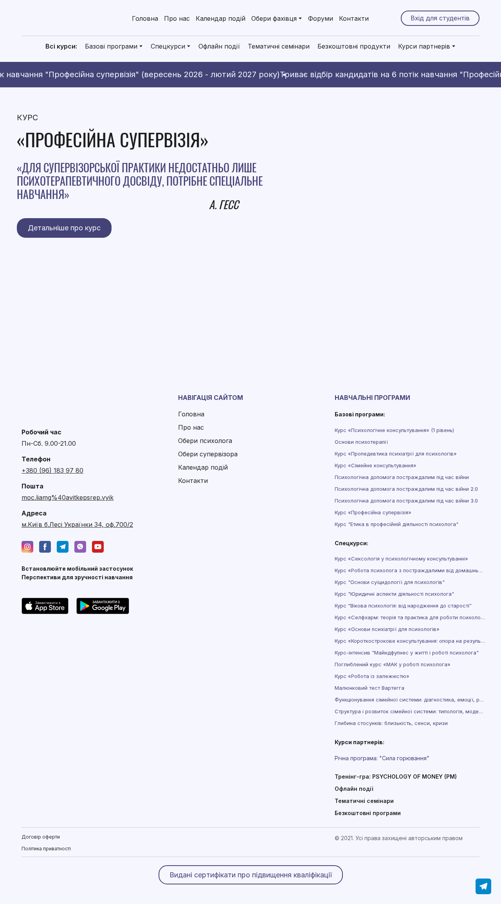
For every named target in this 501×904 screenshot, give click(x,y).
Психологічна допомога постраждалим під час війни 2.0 (406, 489)
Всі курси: (61, 46)
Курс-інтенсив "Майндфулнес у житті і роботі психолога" (407, 652)
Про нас (177, 18)
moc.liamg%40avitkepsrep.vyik (68, 497)
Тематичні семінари (279, 46)
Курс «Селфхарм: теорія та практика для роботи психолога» (410, 617)
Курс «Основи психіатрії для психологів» (387, 629)
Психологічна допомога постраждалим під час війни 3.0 (406, 500)
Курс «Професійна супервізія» (373, 512)
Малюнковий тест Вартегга (369, 688)
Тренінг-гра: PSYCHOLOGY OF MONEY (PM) (396, 776)
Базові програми (111, 46)
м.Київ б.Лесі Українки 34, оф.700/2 (77, 524)
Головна (145, 18)
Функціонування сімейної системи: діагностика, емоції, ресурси (410, 699)
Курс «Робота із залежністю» (372, 676)
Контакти (354, 18)
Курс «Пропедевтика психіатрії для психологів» (396, 453)
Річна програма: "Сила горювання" (382, 758)
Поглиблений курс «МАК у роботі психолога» (393, 664)
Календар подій (220, 18)
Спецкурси (168, 46)
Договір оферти (41, 837)
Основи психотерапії (361, 442)
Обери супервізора (208, 454)
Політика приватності (46, 849)
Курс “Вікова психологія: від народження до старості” (403, 605)
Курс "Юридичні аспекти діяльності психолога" (394, 594)
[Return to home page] (63, 18)
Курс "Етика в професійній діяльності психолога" (396, 524)
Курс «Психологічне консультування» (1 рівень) (394, 430)
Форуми (320, 18)
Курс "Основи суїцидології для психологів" (390, 582)
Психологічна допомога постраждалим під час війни (402, 477)
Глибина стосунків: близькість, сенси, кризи (391, 723)
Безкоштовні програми (368, 813)
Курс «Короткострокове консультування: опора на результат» (410, 641)
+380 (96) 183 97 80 (52, 470)
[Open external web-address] (45, 606)
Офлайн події (219, 46)
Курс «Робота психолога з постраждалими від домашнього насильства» (410, 570)
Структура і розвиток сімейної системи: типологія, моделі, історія (410, 711)
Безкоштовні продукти (353, 46)
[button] (440, 18)
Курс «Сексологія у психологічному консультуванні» (401, 558)
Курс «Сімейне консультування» (375, 465)
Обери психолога (205, 441)
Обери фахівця (274, 18)
